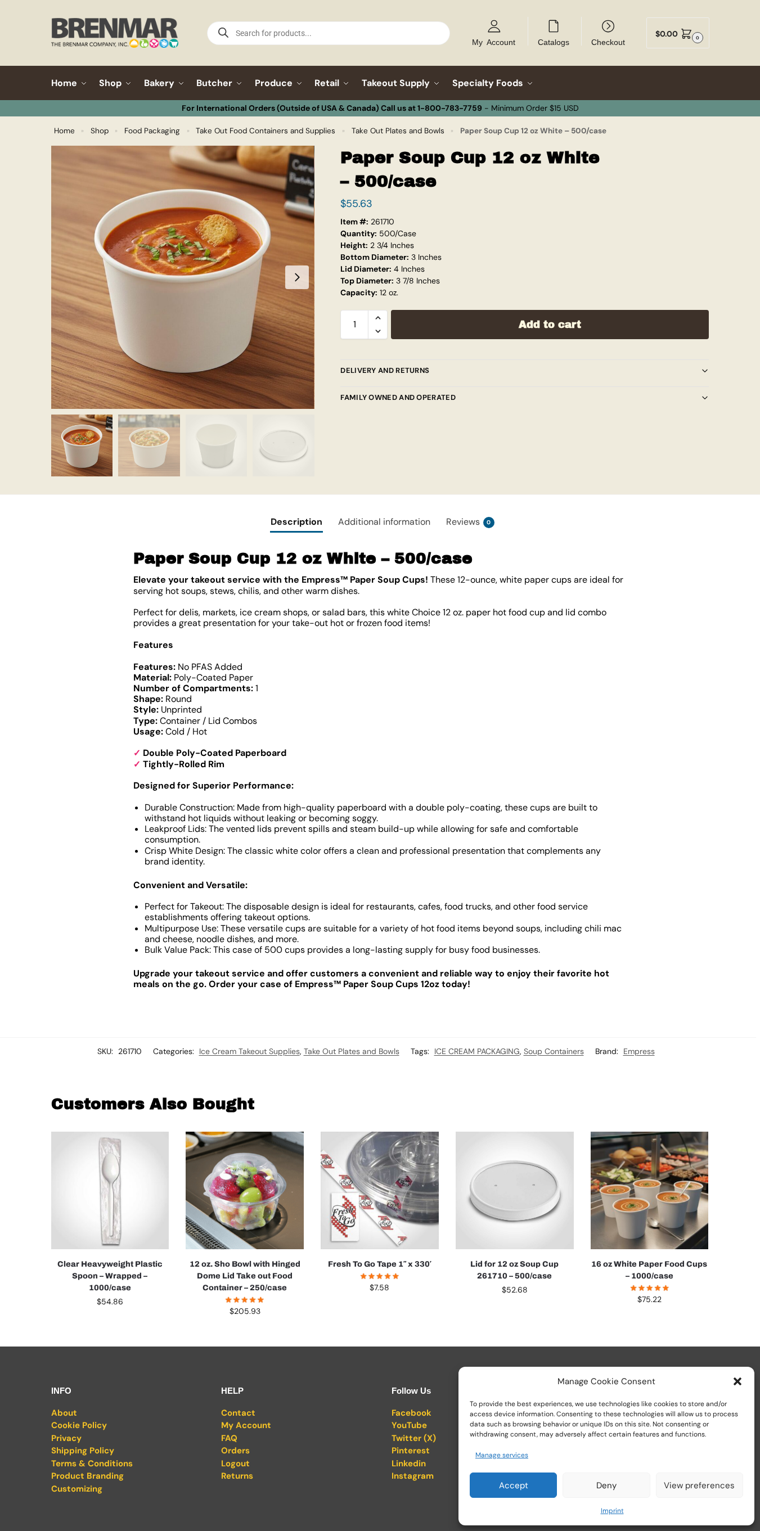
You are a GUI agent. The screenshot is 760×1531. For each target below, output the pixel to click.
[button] (737, 1381)
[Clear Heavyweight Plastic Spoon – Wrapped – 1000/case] (110, 1191)
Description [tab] (296, 522)
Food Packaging (152, 131)
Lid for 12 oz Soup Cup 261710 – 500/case (514, 1270)
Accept (513, 1485)
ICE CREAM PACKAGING (477, 1051)
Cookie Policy (79, 1425)
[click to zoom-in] (182, 277)
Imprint (612, 1510)
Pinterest (411, 1450)
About (64, 1413)
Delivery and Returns (384, 370)
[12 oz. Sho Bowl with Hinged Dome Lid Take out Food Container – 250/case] (245, 1191)
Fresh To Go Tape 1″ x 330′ (379, 1264)
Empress (639, 1051)
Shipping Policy (82, 1450)
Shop (100, 131)
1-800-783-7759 (449, 108)
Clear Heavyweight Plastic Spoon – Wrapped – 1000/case (110, 1276)
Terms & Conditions (92, 1463)
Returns (237, 1476)
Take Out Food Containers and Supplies (265, 131)
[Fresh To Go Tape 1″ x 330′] (380, 1191)
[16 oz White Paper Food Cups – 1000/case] (650, 1191)
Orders (235, 1450)
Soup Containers (554, 1051)
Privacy (66, 1438)
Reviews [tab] (468, 522)
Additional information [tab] (384, 522)
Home (64, 131)
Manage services (501, 1455)
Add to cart (550, 324)
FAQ (229, 1438)
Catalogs (553, 42)
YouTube (409, 1425)
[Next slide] (297, 277)
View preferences (699, 1485)
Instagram (413, 1476)
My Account (493, 42)
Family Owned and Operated (398, 397)
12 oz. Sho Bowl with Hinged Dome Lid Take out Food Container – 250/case (245, 1276)
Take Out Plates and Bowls (398, 131)
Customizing (76, 1488)
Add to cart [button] (110, 1326)
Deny (606, 1485)
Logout (235, 1463)
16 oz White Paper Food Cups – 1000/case (649, 1270)
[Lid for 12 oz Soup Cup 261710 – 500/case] (515, 1191)
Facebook (411, 1413)
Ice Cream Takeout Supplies (249, 1051)
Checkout (608, 42)
